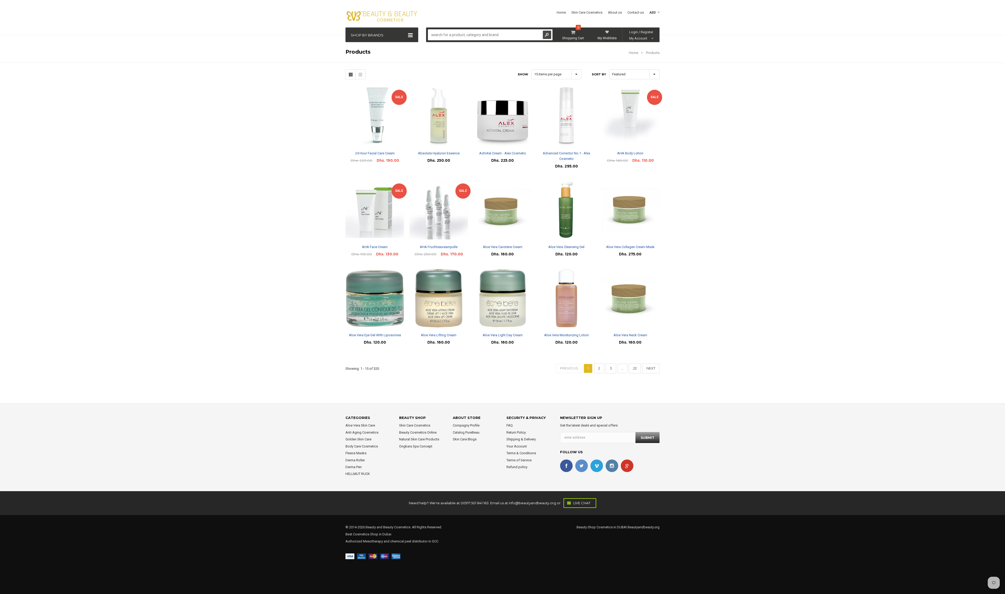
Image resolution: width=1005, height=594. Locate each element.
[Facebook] (566, 465)
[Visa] (349, 556)
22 (635, 368)
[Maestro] (384, 556)
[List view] (360, 74)
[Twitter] (581, 465)
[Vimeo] (596, 465)
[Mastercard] (372, 556)
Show (523, 74)
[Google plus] (627, 465)
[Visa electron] (361, 556)
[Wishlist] (379, 116)
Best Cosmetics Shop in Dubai (368, 534)
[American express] (396, 556)
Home (633, 53)
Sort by (599, 74)
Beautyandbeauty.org (643, 527)
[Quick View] (370, 116)
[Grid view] (350, 74)
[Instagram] (612, 465)
